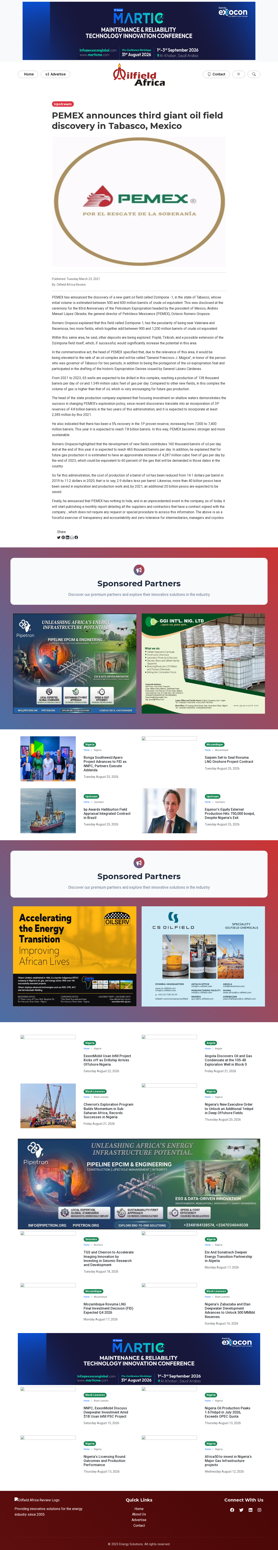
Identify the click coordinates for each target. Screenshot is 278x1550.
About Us (139, 1514)
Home (29, 74)
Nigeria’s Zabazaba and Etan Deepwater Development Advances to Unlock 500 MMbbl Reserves (230, 1310)
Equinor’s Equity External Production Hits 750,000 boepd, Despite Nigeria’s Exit (230, 813)
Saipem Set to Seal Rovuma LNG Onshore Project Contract (229, 759)
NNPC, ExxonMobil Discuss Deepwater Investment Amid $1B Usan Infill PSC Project (106, 1412)
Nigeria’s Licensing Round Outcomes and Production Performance (104, 1461)
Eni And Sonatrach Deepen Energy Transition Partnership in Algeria (228, 1256)
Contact (219, 74)
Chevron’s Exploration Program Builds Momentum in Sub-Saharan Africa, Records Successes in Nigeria (108, 1110)
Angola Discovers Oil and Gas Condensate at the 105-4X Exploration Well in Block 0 (228, 1060)
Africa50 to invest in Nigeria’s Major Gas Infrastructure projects (228, 1461)
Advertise (58, 74)
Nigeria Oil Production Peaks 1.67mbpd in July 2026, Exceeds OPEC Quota (227, 1412)
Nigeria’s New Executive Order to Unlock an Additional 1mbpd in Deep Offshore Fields (229, 1108)
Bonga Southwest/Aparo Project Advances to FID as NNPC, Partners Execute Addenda (105, 763)
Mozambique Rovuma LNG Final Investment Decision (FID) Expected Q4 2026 (108, 1308)
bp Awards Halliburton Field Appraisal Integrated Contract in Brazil (107, 813)
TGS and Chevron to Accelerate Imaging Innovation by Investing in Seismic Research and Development (109, 1258)
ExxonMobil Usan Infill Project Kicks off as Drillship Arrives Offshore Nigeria (107, 1060)
